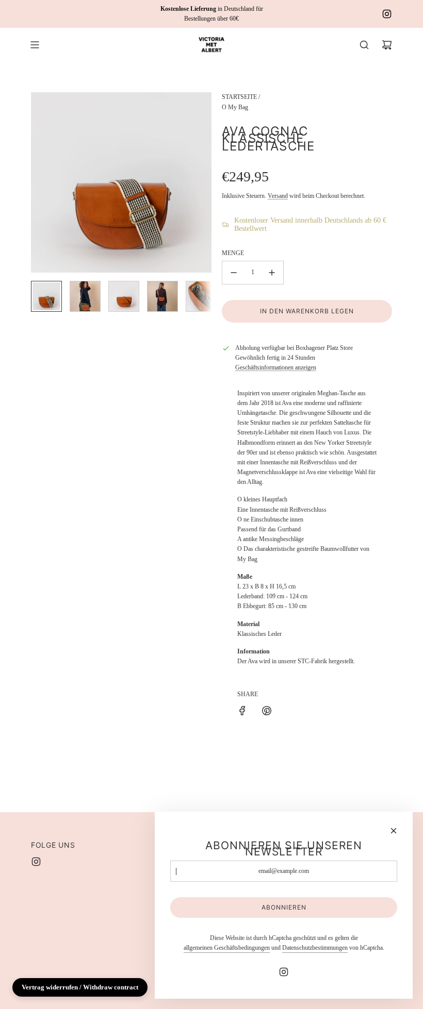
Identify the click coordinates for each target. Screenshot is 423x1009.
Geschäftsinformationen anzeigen (275, 367)
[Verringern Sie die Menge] (233, 272)
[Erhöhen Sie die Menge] (272, 272)
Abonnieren (284, 907)
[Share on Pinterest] (266, 712)
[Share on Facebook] (242, 712)
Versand (278, 195)
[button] (39, 182)
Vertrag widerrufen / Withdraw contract (80, 987)
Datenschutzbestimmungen (315, 947)
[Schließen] (393, 830)
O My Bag (235, 107)
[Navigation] (34, 44)
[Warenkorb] (387, 44)
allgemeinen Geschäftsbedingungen (227, 947)
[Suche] (364, 44)
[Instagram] (387, 14)
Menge (233, 253)
